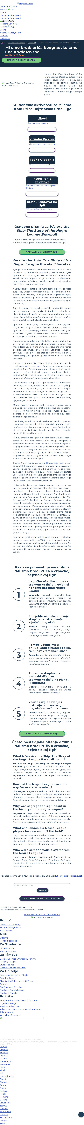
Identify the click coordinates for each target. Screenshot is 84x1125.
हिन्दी (2, 1073)
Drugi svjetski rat (54, 463)
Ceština (3, 1100)
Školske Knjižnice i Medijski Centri (16, 981)
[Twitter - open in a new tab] (1, 1033)
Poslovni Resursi (8, 962)
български (5, 1111)
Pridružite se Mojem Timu (13, 968)
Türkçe (3, 1091)
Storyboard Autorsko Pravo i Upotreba (18, 1000)
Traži (41, 890)
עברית (2, 1067)
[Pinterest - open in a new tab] (1, 1037)
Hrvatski (4, 1109)
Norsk (3, 1088)
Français (4, 1052)
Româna (4, 1097)
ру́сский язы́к (7, 1076)
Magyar (3, 1106)
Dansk (3, 1079)
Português (5, 1064)
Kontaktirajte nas (8, 941)
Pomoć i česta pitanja (10, 924)
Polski (3, 1094)
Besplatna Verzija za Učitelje (14, 975)
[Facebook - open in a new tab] (1, 1026)
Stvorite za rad (7, 965)
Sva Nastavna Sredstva (16, 43)
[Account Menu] (7, 21)
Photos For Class (8, 951)
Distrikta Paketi (7, 978)
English (3, 1047)
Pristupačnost (7, 1012)
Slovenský (5, 1103)
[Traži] (11, 9)
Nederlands (5, 1061)
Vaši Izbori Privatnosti (10, 1015)
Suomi (3, 1085)
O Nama (4, 938)
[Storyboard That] (25, 4)
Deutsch (4, 1055)
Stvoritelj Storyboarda (10, 927)
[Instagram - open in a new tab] (1, 1029)
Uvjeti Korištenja (8, 1003)
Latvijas (3, 1120)
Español (4, 1049)
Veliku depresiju (33, 366)
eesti (2, 1123)
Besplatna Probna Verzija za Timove (18, 959)
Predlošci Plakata (8, 993)
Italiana (3, 1058)
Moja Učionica (7, 948)
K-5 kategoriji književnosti (69, 876)
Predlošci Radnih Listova (12, 990)
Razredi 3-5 (32, 43)
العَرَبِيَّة (2, 1070)
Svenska (4, 1082)
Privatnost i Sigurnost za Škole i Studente (20, 1009)
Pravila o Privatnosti (10, 1006)
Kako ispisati (6, 930)
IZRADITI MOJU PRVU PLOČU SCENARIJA (42, 915)
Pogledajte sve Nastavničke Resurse (42, 898)
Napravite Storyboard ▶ (21, 60)
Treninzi (4, 984)
